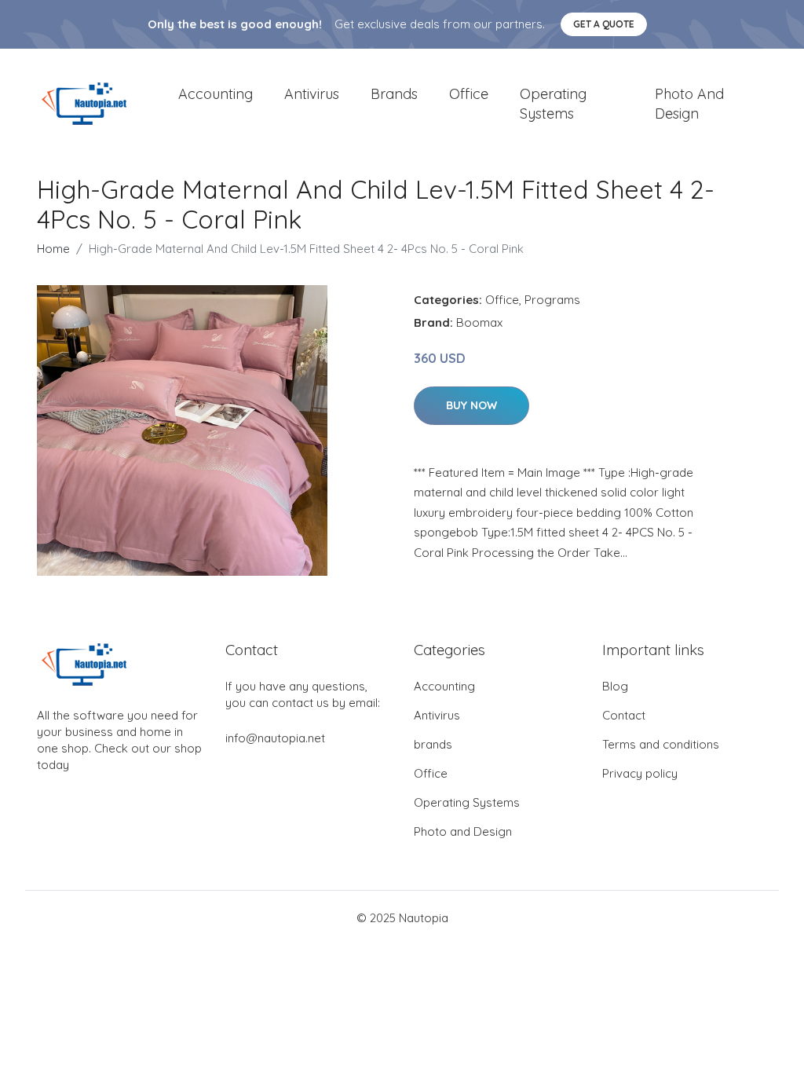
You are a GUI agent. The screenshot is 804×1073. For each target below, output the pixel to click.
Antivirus (311, 94)
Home (53, 248)
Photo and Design (689, 104)
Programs (552, 299)
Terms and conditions (660, 744)
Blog (615, 686)
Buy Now (471, 405)
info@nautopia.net (275, 738)
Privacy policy (640, 773)
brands (394, 94)
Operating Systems (553, 104)
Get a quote (603, 24)
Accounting (215, 94)
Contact (623, 715)
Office (468, 94)
